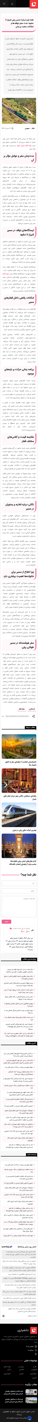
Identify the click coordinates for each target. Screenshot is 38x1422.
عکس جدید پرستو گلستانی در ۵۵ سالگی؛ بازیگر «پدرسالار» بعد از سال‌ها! (19, 998)
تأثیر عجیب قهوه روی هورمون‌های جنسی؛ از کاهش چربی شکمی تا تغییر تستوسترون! (20, 1093)
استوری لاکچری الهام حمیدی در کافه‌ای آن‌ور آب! (18, 1106)
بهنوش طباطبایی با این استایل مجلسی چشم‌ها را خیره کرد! (18, 1004)
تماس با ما (30, 1346)
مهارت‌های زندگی (7, 1368)
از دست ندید (31, 1154)
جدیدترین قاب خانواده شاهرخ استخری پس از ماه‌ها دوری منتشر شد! (19, 1100)
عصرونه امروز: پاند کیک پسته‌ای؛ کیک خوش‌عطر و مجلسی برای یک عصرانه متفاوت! (18, 1079)
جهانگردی (33, 1373)
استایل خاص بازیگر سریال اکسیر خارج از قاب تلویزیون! (20, 1139)
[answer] (10, 929)
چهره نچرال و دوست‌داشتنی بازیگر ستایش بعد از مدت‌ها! (18, 1011)
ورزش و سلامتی (21, 1368)
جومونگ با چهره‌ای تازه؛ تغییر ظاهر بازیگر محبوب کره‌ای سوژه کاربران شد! (18, 1111)
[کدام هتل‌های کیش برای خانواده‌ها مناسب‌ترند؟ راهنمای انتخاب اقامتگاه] (19, 846)
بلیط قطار (6, 273)
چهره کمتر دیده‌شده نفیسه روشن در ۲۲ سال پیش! (18, 1235)
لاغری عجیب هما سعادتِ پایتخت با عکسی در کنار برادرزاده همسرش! (18, 1216)
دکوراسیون (7, 1373)
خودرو (22, 1373)
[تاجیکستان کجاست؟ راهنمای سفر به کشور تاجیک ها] (19, 746)
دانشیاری (6, 1411)
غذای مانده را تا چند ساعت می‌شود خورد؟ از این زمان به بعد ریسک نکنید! (18, 991)
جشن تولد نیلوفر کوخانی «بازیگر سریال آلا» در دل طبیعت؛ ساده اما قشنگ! (18, 1223)
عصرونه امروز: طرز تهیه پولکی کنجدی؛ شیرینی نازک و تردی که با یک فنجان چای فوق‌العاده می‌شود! (19, 1026)
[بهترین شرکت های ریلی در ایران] (19, 815)
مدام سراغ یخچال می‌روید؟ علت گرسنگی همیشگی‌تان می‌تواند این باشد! (20, 1073)
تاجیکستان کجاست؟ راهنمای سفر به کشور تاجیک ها (20, 764)
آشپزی (34, 1377)
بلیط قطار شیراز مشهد (24, 145)
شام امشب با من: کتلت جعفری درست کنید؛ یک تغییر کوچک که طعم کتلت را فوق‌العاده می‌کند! (18, 1034)
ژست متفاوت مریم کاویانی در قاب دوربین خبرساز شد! (18, 1086)
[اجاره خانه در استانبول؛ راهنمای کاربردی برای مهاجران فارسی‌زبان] (31, 1392)
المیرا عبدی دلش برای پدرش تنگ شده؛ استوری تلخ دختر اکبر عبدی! (18, 1132)
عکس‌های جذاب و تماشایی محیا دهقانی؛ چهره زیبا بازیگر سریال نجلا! (18, 1230)
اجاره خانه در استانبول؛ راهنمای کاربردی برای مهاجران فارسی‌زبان (13, 1392)
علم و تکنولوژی (34, 1368)
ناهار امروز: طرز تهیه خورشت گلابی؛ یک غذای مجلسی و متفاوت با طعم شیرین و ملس (19, 1118)
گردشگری (32, 709)
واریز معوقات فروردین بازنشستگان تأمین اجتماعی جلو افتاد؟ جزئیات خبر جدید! (18, 984)
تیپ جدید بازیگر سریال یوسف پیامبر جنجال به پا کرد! (19, 1018)
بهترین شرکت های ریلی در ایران (24, 830)
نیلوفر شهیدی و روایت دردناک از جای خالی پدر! (19, 1067)
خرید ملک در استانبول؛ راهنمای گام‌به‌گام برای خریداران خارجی (14, 1400)
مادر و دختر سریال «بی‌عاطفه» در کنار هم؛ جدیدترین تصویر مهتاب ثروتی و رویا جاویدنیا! (19, 1146)
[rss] (36, 1354)
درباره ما (31, 1350)
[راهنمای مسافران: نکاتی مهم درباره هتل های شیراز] (19, 780)
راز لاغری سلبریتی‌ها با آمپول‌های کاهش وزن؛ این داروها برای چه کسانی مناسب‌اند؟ (18, 1054)
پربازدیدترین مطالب (29, 959)
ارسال (6, 921)
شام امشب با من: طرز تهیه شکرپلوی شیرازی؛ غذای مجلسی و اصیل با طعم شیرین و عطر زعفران (18, 1061)
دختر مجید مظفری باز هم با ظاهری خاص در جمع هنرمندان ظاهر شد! (18, 977)
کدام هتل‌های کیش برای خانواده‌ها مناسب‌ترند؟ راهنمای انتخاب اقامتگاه (22, 863)
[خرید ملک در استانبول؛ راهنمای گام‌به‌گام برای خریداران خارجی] (31, 1400)
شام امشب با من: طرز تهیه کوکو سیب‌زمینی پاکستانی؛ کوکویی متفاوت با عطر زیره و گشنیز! (19, 970)
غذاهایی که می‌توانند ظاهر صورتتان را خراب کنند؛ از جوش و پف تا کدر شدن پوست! (18, 1125)
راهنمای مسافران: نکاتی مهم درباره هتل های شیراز (19, 798)
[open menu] (4, 3)
